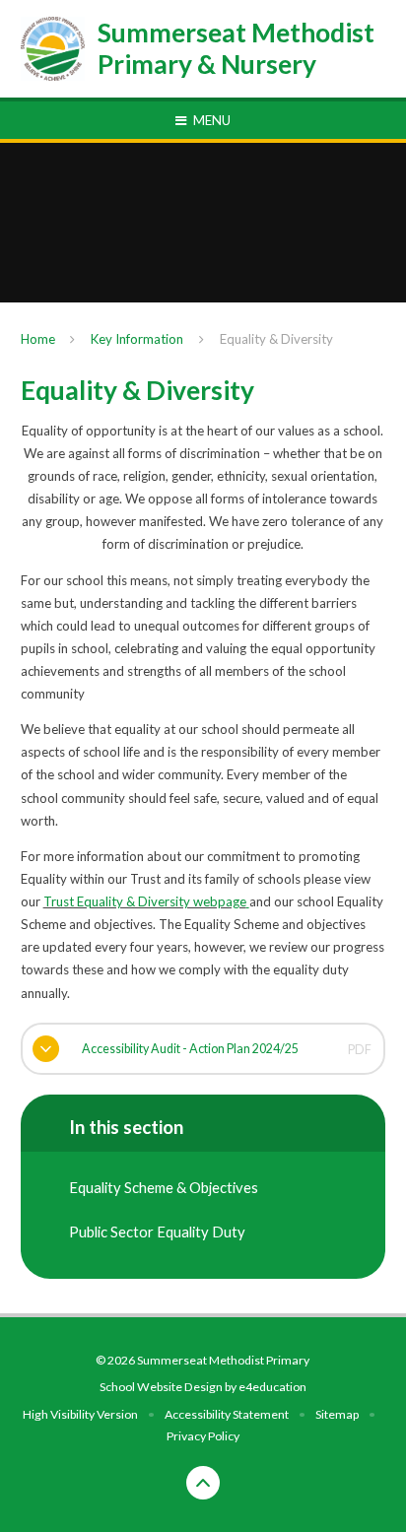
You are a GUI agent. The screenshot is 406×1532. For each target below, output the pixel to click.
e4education (272, 1386)
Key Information (137, 339)
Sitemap (337, 1414)
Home (38, 339)
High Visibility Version (80, 1414)
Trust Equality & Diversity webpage (144, 901)
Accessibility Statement (227, 1414)
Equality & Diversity (276, 339)
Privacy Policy (203, 1436)
